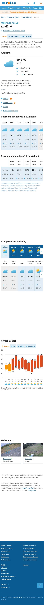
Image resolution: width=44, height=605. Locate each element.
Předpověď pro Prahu (30, 551)
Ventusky (4, 584)
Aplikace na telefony (8, 576)
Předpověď (27, 8)
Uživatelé (4, 568)
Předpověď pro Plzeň (30, 560)
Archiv (3, 565)
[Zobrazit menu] (41, 3)
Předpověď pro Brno (29, 554)
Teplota (6, 346)
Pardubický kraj (27, 17)
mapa (16, 111)
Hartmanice (28, 459)
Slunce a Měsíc (13, 36)
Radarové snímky (6, 548)
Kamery (6, 99)
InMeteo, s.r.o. (17, 597)
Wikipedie (32, 490)
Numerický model (28, 548)
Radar (18, 8)
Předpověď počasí (13, 17)
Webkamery (5, 557)
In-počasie (4, 587)
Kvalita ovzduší (26, 36)
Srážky (22, 346)
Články (3, 570)
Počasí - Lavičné (27, 488)
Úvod (4, 8)
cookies (3, 599)
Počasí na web (6, 579)
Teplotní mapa (5, 560)
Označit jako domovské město (14, 31)
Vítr (14, 346)
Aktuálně (11, 8)
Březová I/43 (7, 459)
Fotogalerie (5, 573)
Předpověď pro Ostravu (30, 557)
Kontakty (26, 565)
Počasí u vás (7, 103)
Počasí (4, 36)
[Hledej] (27, 3)
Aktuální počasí (6, 545)
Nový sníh (31, 346)
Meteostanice (8, 111)
